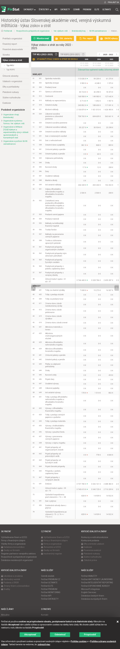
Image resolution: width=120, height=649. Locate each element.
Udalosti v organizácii (12, 81)
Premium (87, 9)
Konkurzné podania (90, 540)
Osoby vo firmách (12, 550)
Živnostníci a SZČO (52, 547)
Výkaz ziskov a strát (12, 60)
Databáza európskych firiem (94, 599)
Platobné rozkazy (11, 92)
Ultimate (106, 9)
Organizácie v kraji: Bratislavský (11, 115)
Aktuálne (5, 615)
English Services (88, 592)
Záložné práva (90, 560)
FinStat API (46, 596)
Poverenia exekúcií (92, 550)
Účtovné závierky (10, 76)
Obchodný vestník (12, 579)
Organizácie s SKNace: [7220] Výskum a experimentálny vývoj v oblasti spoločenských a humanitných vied (15, 132)
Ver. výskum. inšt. (61, 31)
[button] (117, 10)
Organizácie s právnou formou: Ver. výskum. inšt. (14, 122)
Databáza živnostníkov (14, 547)
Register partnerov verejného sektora (18, 553)
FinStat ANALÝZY (89, 576)
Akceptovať (30, 634)
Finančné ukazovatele (13, 49)
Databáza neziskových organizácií (17, 560)
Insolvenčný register (53, 553)
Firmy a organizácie (53, 544)
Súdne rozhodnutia (11, 97)
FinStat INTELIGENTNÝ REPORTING (97, 582)
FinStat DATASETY (50, 599)
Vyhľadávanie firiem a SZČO (14, 537)
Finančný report (10, 44)
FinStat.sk (8, 31)
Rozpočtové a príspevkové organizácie (32, 31)
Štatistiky (44, 9)
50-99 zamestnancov (98, 31)
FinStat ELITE (47, 586)
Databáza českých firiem (92, 596)
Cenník (76, 9)
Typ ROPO (10, 69)
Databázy (28, 9)
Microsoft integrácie (90, 589)
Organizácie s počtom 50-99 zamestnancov (15, 142)
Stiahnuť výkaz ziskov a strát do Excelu (57, 59)
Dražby (7, 589)
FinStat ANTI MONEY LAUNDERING (97, 579)
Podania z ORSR (11, 582)
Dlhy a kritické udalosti (94, 544)
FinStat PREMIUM (49, 589)
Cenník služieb (47, 576)
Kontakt (44, 615)
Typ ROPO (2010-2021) (70, 54)
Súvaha (6, 55)
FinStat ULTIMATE (49, 582)
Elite (97, 9)
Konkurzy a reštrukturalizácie (94, 537)
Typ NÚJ (10, 65)
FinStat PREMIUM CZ (50, 579)
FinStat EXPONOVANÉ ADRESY (95, 586)
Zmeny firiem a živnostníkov (17, 586)
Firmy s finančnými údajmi (13, 540)
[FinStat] (10, 11)
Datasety (65, 9)
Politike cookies (79, 641)
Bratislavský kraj (78, 31)
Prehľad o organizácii (12, 38)
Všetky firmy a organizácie (13, 544)
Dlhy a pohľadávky (11, 87)
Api (55, 9)
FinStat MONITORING (50, 592)
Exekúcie (7, 103)
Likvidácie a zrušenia (13, 576)
